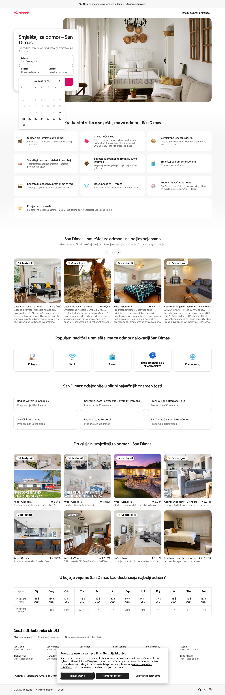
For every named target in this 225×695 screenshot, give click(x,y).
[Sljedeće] (118, 252)
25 (29, 118)
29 (54, 118)
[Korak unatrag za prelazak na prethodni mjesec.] (24, 81)
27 (42, 118)
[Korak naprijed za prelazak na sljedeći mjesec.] (60, 81)
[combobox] (46, 61)
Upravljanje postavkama (147, 675)
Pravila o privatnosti (45, 689)
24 (23, 118)
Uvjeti (61, 689)
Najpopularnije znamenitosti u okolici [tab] (83, 637)
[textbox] (32, 72)
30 (60, 118)
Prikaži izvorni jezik (136, 4)
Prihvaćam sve (77, 675)
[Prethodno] (106, 252)
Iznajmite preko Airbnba (196, 13)
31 (24, 125)
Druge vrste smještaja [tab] (49, 637)
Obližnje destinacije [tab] (23, 637)
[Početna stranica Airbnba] (21, 13)
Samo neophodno (112, 675)
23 (60, 112)
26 (35, 118)
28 (48, 118)
